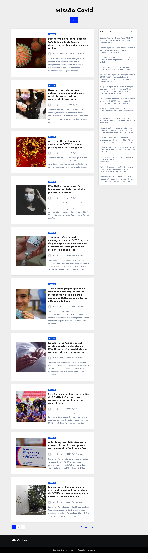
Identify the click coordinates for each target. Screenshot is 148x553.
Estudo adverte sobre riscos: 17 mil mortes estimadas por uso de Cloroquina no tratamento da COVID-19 (116, 159)
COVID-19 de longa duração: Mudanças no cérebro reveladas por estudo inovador (66, 189)
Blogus (80, 550)
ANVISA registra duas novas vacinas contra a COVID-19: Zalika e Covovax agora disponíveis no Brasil (117, 150)
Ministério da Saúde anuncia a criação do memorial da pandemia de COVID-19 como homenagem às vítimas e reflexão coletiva (116, 130)
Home (74, 20)
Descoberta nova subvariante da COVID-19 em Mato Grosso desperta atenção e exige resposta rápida (116, 40)
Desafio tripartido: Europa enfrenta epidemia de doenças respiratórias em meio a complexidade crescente (117, 50)
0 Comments (79, 54)
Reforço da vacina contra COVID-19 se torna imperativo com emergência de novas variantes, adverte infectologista (117, 169)
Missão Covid (74, 11)
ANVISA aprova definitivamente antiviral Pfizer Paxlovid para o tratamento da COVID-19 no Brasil (68, 445)
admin (54, 53)
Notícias (52, 34)
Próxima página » (87, 527)
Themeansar (90, 550)
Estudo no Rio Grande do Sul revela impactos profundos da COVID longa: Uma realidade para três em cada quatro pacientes (117, 101)
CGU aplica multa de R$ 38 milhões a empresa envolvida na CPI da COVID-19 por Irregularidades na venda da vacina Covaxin (117, 140)
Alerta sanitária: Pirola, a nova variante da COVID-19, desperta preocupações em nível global (66, 144)
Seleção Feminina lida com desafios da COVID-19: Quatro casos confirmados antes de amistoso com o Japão (117, 111)
